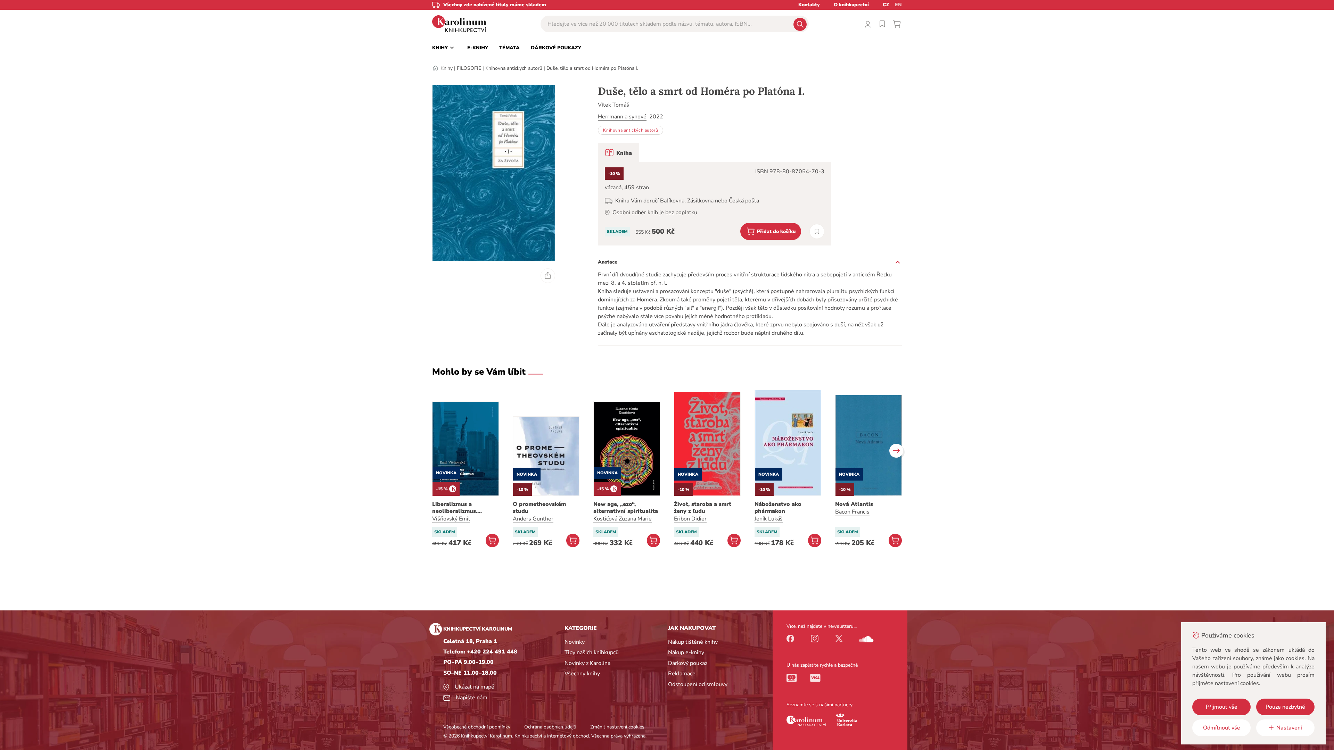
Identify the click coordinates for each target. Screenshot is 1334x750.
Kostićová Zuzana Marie (622, 519)
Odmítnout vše (1221, 728)
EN (898, 4)
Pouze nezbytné (1285, 707)
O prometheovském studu (539, 508)
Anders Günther (533, 519)
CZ (886, 4)
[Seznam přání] (882, 24)
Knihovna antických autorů (513, 68)
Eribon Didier (690, 519)
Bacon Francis (852, 512)
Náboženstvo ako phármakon (778, 508)
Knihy (446, 68)
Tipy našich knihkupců (592, 652)
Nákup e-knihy (686, 652)
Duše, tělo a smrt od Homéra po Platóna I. (592, 68)
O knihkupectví (851, 4)
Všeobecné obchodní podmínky (476, 727)
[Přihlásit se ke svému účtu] (868, 24)
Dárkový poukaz (687, 663)
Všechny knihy (582, 673)
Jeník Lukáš (769, 519)
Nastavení (1289, 728)
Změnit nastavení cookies (617, 727)
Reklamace (681, 673)
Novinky (575, 642)
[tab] (618, 152)
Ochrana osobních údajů (550, 727)
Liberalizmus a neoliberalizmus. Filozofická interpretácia (465, 508)
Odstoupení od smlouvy (697, 684)
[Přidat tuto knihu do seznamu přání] (816, 231)
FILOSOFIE (469, 68)
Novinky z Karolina (587, 663)
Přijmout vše (1221, 707)
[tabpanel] (714, 203)
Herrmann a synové (622, 116)
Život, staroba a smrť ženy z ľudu (702, 508)
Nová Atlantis (854, 504)
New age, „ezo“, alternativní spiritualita (625, 508)
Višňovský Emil (451, 519)
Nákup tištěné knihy (693, 642)
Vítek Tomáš (613, 105)
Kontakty (809, 4)
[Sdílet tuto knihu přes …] (548, 275)
